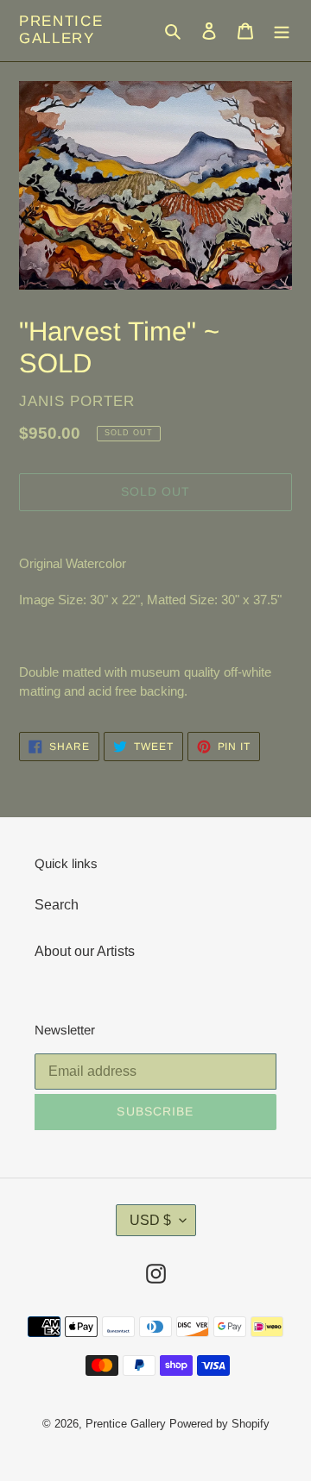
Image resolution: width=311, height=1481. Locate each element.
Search (57, 904)
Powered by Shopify (219, 1423)
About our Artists (85, 951)
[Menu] (281, 30)
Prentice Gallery (61, 30)
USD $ (150, 1220)
